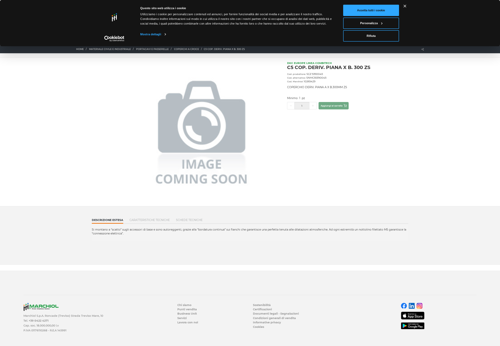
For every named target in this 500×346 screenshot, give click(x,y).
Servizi (182, 318)
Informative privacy (267, 322)
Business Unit (187, 313)
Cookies (258, 327)
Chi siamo (184, 305)
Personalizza (369, 23)
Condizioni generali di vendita (274, 318)
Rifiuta (371, 35)
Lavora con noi (187, 322)
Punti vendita (187, 309)
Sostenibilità (262, 305)
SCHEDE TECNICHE (189, 220)
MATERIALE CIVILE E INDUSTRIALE (110, 49)
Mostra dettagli (150, 34)
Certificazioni (262, 309)
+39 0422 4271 (38, 320)
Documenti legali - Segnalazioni (276, 313)
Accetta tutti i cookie (371, 10)
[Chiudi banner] (405, 6)
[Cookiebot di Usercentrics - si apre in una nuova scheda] (114, 39)
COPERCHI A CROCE (186, 49)
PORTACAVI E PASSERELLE (152, 49)
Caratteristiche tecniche (149, 220)
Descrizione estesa (107, 221)
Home (80, 49)
